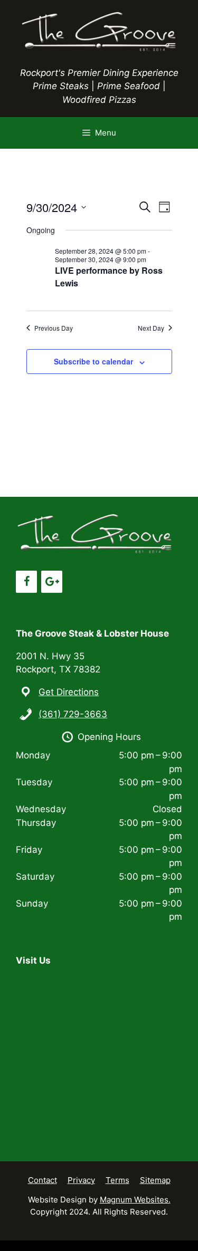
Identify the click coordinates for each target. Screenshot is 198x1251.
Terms (117, 1180)
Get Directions (69, 692)
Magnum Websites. (135, 1200)
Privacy (81, 1180)
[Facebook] (26, 582)
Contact (42, 1180)
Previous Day (53, 328)
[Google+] (51, 582)
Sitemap (155, 1180)
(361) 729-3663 (73, 714)
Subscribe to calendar (93, 361)
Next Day (151, 328)
